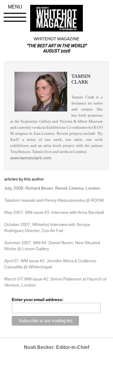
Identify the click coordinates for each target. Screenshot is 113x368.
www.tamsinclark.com (30, 157)
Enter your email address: (38, 299)
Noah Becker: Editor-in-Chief (56, 347)
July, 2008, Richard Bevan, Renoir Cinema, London (52, 188)
